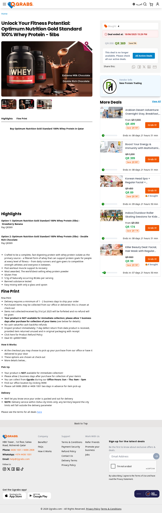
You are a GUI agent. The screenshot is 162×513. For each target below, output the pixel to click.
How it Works (45, 451)
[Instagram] (4, 469)
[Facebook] (13, 469)
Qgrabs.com (55, 508)
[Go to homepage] (21, 4)
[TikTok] (22, 469)
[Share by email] (155, 67)
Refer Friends (92, 442)
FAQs (40, 446)
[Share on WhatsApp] (133, 67)
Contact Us (67, 455)
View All (156, 101)
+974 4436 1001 (23, 454)
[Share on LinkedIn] (149, 67)
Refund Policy (69, 451)
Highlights (7, 118)
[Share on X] (144, 66)
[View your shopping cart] (151, 4)
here (39, 411)
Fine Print (21, 118)
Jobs (87, 454)
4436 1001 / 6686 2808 (22, 449)
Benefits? (42, 442)
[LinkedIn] (18, 469)
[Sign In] (157, 4)
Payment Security (71, 446)
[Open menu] (4, 4)
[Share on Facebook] (139, 67)
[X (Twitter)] (8, 469)
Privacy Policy (69, 465)
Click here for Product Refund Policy (23, 334)
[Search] (145, 4)
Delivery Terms (69, 460)
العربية (139, 4)
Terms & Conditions (72, 442)
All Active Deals (143, 55)
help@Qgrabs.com (20, 459)
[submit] (156, 456)
